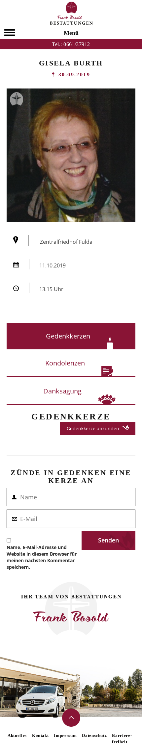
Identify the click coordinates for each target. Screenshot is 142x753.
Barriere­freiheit (121, 738)
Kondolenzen (65, 363)
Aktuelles (17, 735)
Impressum (65, 735)
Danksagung (62, 391)
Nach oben (71, 718)
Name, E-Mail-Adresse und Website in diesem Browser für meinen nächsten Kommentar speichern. (42, 557)
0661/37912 (76, 44)
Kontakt (40, 735)
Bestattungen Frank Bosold (71, 13)
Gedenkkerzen (68, 336)
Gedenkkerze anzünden (93, 428)
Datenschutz (94, 735)
